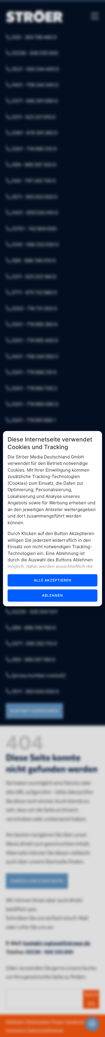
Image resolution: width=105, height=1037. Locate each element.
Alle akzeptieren (52, 580)
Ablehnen (52, 595)
